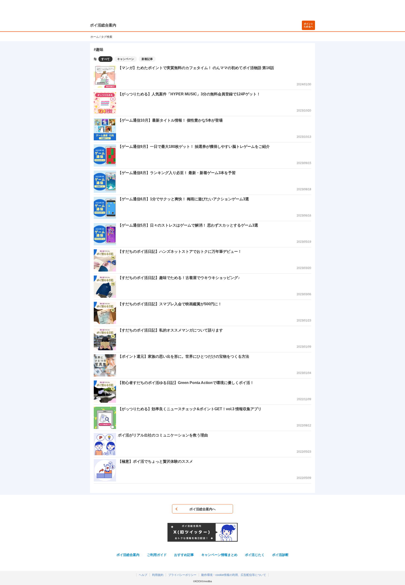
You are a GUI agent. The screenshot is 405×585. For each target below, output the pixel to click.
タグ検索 (106, 36)
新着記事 (147, 59)
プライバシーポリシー (182, 575)
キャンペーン (125, 59)
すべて (105, 59)
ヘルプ (143, 575)
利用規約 (157, 575)
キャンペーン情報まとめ (219, 555)
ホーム (94, 36)
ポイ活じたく (255, 555)
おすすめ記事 (184, 555)
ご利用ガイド (157, 555)
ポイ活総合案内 (103, 25)
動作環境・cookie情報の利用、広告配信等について (233, 575)
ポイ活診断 (280, 555)
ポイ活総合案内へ (202, 509)
